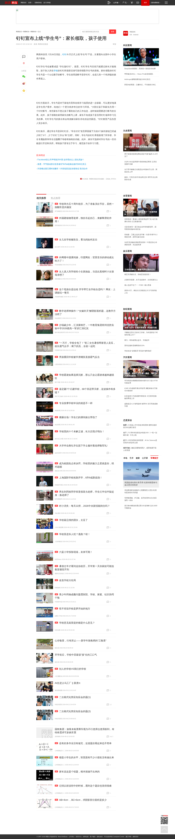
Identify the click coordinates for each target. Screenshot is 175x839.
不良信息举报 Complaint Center (114, 836)
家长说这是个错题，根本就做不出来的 (79, 771)
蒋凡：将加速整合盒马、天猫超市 (136, 340)
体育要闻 (127, 196)
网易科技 (26, 31)
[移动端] (109, 2)
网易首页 (23, 2)
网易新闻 (132, 32)
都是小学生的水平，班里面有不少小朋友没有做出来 (86, 757)
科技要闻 (127, 45)
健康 (138, 458)
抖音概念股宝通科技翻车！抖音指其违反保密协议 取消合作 (63, 169)
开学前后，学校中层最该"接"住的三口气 (76, 654)
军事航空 (154, 458)
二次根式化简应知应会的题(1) (75, 697)
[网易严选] (125, 2)
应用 (29, 2)
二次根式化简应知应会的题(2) (75, 711)
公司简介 (72, 836)
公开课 (145, 458)
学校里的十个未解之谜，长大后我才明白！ (81, 431)
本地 (125, 458)
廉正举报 (128, 836)
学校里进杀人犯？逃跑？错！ (74, 534)
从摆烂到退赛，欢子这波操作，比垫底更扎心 (141, 280)
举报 (114, 44)
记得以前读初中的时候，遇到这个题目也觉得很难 (85, 785)
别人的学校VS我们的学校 (72, 669)
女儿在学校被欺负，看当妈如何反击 (78, 239)
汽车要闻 (127, 357)
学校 (56, 70)
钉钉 (64, 54)
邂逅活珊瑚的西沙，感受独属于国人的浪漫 (140, 495)
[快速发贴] (24, 56)
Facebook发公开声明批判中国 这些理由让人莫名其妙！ (61, 160)
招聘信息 (86, 836)
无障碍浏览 (38, 2)
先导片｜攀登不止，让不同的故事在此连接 (140, 490)
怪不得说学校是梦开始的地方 (74, 608)
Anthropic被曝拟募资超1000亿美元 (137, 79)
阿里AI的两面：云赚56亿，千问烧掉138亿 (140, 85)
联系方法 (79, 836)
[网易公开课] (116, 2)
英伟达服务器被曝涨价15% (134, 345)
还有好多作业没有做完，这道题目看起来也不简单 (85, 743)
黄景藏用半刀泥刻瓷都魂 (133, 501)
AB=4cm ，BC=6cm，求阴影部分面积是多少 (83, 800)
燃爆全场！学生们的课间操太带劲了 (78, 417)
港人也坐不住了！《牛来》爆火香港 (137, 285)
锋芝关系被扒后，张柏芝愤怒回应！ (137, 274)
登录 (145, 2)
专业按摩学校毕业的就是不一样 (75, 403)
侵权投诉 (135, 836)
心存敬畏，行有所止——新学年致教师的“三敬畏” (80, 640)
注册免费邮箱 (155, 2)
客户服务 (93, 836)
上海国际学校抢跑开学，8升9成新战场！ (80, 477)
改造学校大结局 (67, 580)
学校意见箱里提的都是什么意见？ (77, 622)
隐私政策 (100, 836)
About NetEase (63, 836)
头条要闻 (127, 130)
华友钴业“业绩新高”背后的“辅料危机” (138, 351)
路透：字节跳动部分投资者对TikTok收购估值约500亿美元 (62, 164)
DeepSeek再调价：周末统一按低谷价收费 (140, 69)
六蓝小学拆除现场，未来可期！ (75, 552)
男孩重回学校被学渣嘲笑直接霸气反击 (79, 357)
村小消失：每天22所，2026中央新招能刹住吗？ (84, 506)
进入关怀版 (47, 2)
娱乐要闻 (127, 251)
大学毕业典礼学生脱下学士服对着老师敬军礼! (83, 445)
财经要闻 (127, 309)
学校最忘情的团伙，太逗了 (73, 520)
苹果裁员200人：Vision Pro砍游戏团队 (138, 74)
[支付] (132, 2)
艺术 (131, 458)
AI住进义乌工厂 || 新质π (67, 683)
